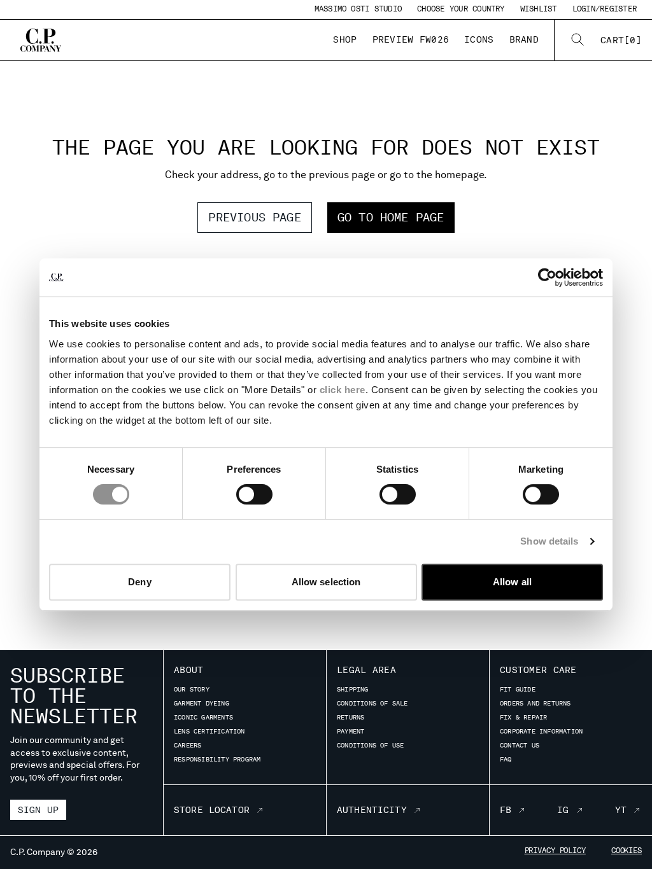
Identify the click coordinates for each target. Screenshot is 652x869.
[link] (621, 40)
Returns (350, 717)
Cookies (626, 850)
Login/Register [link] (604, 8)
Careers (187, 745)
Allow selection (326, 581)
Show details (549, 541)
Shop (345, 39)
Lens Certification (209, 731)
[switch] (254, 494)
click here (342, 389)
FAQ (506, 759)
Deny (139, 581)
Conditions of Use (370, 745)
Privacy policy (555, 850)
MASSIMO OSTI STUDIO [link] (358, 8)
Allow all (512, 581)
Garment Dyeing (201, 703)
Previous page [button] (254, 217)
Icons (478, 39)
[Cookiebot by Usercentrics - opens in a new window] (547, 277)
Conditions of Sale (372, 703)
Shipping (353, 689)
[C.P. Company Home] (40, 40)
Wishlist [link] (538, 8)
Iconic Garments (203, 717)
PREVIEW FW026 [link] (411, 39)
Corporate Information (541, 731)
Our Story (191, 689)
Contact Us (519, 745)
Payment (350, 731)
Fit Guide (517, 689)
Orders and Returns (535, 703)
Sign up (38, 810)
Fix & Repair (523, 717)
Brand (524, 39)
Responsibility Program (217, 759)
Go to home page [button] (390, 217)
